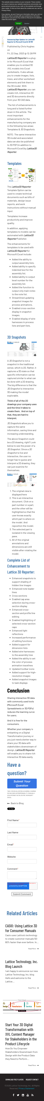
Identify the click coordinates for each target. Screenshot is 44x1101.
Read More (32, 949)
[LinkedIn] (23, 1094)
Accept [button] (18, 23)
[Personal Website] (32, 1094)
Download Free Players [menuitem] (14, 1079)
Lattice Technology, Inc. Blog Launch (21, 964)
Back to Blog (17, 803)
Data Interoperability (20, 793)
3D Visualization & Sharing (20, 791)
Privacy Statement (26, 1088)
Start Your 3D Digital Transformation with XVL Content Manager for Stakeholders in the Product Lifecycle (21, 1034)
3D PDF (23, 795)
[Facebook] (13, 1094)
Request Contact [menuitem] (32, 1079)
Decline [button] (26, 23)
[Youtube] (28, 1094)
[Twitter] (18, 1094)
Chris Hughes (27, 46)
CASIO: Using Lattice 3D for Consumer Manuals (21, 928)
